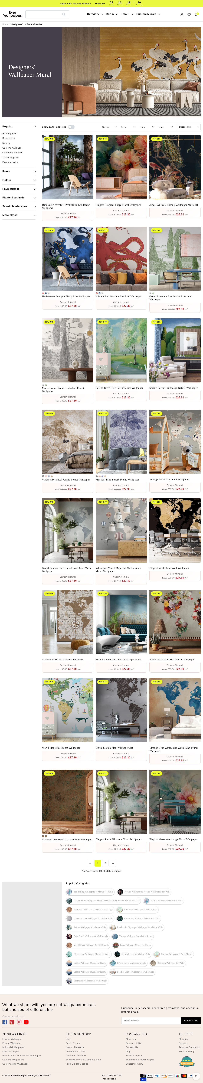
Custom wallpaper (12, 147)
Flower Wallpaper (12, 1039)
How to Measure (75, 1047)
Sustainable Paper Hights (140, 1059)
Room (6, 171)
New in (6, 143)
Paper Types (73, 1043)
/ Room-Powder (33, 24)
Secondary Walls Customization (83, 1059)
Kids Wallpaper (10, 1051)
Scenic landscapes (14, 206)
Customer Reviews (76, 1055)
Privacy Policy (186, 1051)
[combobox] (47, 14)
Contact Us (132, 1047)
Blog (128, 1051)
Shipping (184, 1039)
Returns (183, 1043)
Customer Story (134, 1064)
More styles (10, 215)
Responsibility (133, 1043)
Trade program (10, 157)
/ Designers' (16, 24)
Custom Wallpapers (13, 1059)
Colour (6, 180)
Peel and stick (10, 162)
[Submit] (64, 14)
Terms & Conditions (190, 1047)
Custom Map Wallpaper (15, 1064)
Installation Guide (75, 1051)
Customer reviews (12, 152)
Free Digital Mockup (77, 1064)
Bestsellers (8, 138)
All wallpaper (9, 133)
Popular (7, 126)
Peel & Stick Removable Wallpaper (21, 1055)
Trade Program (134, 1055)
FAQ (68, 1039)
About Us (131, 1039)
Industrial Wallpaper (13, 1047)
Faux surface (11, 188)
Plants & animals (13, 197)
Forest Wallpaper (12, 1043)
